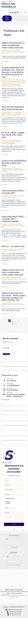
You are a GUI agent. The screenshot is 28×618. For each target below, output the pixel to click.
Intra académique (17, 168)
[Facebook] (10, 12)
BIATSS (7, 81)
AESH (3, 81)
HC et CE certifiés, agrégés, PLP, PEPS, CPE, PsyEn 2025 (13, 135)
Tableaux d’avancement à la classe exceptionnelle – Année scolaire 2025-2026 (13, 45)
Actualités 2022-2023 (7, 277)
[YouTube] (17, 12)
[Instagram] (15, 12)
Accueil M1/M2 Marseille (13, 385)
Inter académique (17, 112)
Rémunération (17, 141)
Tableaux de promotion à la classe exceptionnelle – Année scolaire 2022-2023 (13, 272)
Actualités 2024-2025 (7, 140)
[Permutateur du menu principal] (25, 12)
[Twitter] (13, 12)
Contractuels (12, 81)
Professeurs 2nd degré (7, 52)
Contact (8, 503)
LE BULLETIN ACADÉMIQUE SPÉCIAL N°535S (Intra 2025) (14, 163)
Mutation (4, 113)
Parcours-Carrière (17, 50)
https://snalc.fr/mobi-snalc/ (14, 565)
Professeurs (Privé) (21, 81)
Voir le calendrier (6, 399)
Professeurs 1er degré (7, 83)
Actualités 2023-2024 (7, 195)
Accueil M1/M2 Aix (11, 381)
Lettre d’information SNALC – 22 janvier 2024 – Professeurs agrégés (14, 219)
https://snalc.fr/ (14, 547)
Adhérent (8, 502)
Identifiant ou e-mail (7, 342)
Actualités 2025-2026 (7, 50)
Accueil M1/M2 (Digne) (13, 390)
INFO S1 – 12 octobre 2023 (13, 246)
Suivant (14, 323)
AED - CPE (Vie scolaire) (19, 79)
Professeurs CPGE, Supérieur (9, 84)
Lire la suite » (5, 61)
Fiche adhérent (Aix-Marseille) (7, 18)
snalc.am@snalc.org (15, 595)
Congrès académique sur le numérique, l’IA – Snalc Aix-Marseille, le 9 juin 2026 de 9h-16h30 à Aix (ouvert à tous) (13, 72)
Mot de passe (6, 347)
